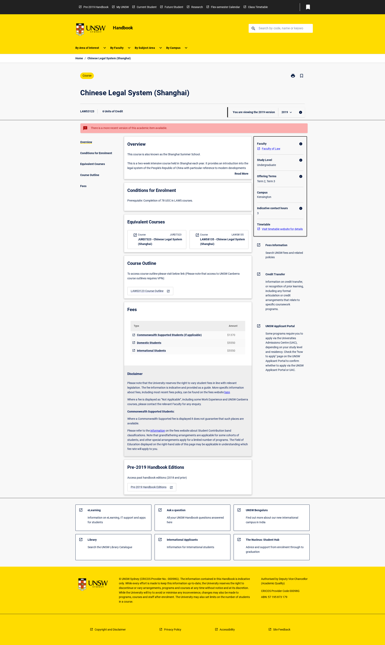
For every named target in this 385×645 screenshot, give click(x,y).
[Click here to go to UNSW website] (90, 30)
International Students (151, 350)
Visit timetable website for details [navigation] (282, 229)
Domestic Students (149, 342)
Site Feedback (281, 629)
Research (197, 7)
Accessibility (227, 629)
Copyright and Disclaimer (110, 629)
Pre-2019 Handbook (95, 7)
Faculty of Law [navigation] (271, 148)
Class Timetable (258, 7)
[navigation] (150, 291)
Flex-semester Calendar (225, 7)
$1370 (231, 335)
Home (79, 58)
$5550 (231, 342)
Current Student (147, 7)
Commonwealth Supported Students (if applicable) (169, 335)
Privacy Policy (172, 629)
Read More (241, 174)
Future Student (174, 7)
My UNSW (123, 7)
